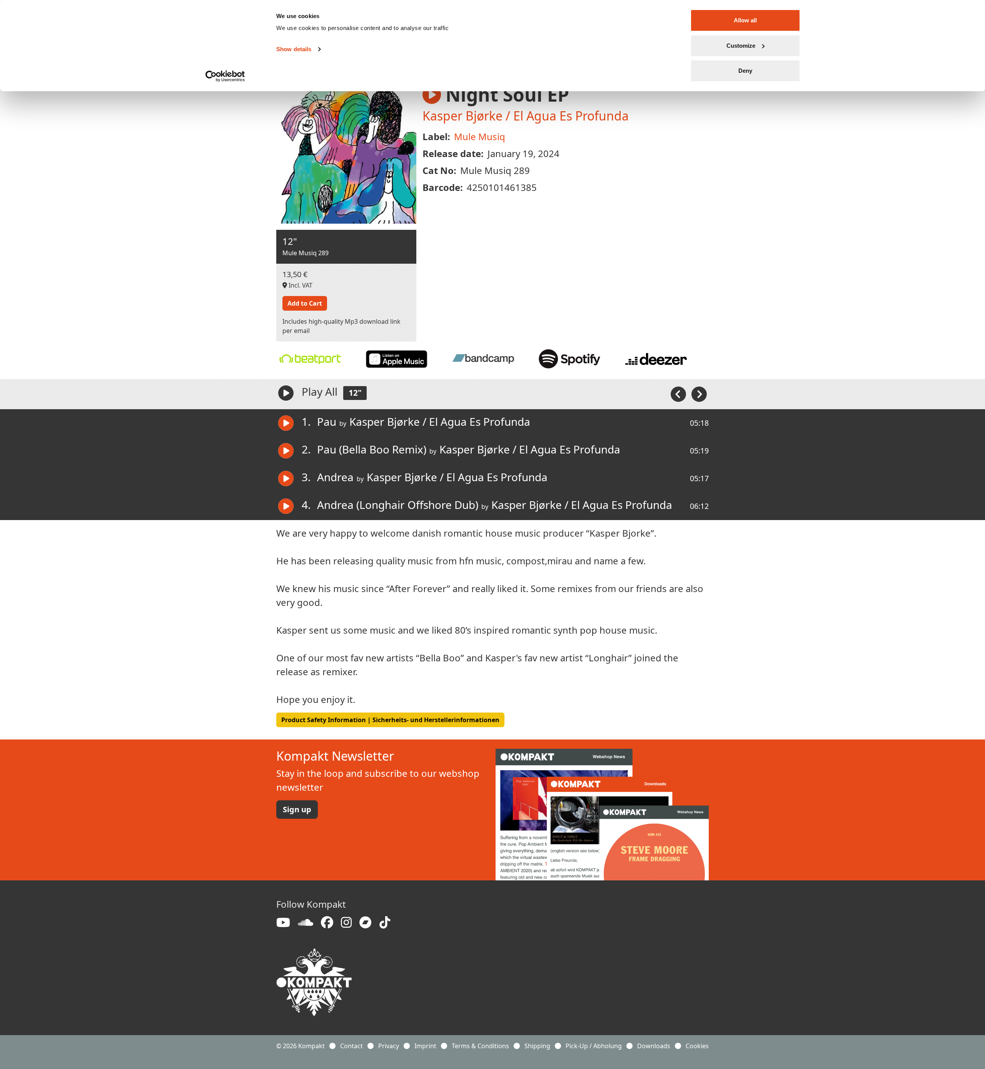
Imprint (425, 1046)
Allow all (745, 20)
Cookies (697, 1046)
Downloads (653, 1046)
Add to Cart (304, 303)
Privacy (388, 1046)
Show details (293, 49)
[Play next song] (699, 393)
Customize (740, 45)
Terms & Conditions (480, 1046)
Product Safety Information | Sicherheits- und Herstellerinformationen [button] (390, 720)
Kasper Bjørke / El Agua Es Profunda (525, 115)
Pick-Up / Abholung (594, 1046)
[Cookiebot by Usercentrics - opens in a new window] (225, 76)
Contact (351, 1046)
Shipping (537, 1046)
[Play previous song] (679, 393)
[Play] (286, 393)
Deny (745, 70)
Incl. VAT (299, 285)
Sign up (297, 809)
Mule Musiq (479, 136)
